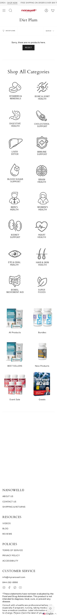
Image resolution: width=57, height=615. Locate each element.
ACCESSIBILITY (10, 561)
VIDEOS (6, 523)
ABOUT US (7, 496)
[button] (10, 10)
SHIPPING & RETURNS (13, 507)
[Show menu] (4, 10)
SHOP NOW (12, 3)
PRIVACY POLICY (11, 555)
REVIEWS (7, 534)
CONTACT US (9, 501)
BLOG (5, 528)
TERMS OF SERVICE (12, 550)
